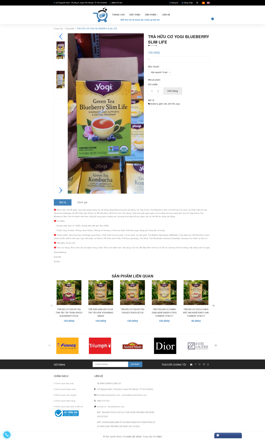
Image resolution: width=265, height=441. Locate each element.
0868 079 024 (117, 3)
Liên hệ (166, 14)
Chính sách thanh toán (65, 389)
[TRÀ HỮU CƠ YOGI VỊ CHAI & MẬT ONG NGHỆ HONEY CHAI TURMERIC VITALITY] (196, 292)
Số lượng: (153, 84)
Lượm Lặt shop (133, 436)
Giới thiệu (134, 14)
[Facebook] (196, 364)
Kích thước (153, 67)
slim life (171, 104)
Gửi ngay (135, 364)
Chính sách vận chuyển (65, 395)
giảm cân (163, 104)
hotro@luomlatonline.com (108, 395)
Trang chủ (118, 14)
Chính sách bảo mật (64, 383)
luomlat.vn (101, 406)
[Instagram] (204, 364)
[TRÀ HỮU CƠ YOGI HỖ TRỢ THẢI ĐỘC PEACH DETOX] (132, 292)
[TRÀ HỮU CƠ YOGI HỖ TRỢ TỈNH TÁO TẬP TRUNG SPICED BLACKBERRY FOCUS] (69, 292)
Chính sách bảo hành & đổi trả (69, 406)
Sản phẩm (151, 14)
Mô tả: (151, 100)
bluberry (154, 104)
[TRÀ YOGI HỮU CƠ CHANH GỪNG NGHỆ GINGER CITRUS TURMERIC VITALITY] (164, 292)
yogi (178, 104)
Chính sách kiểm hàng (65, 401)
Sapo (159, 436)
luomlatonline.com (116, 406)
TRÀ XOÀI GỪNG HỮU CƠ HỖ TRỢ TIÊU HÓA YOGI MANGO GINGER (100, 312)
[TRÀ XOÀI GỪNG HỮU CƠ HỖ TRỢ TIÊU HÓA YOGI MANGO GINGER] (101, 292)
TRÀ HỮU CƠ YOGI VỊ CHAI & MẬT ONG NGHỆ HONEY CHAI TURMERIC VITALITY (196, 312)
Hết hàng (172, 90)
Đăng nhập (188, 3)
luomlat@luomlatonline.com (134, 395)
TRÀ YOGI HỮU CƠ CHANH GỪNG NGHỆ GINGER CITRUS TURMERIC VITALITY (164, 312)
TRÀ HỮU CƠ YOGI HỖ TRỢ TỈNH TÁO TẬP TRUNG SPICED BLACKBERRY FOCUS (69, 312)
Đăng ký (174, 3)
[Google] (200, 364)
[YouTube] (208, 364)
